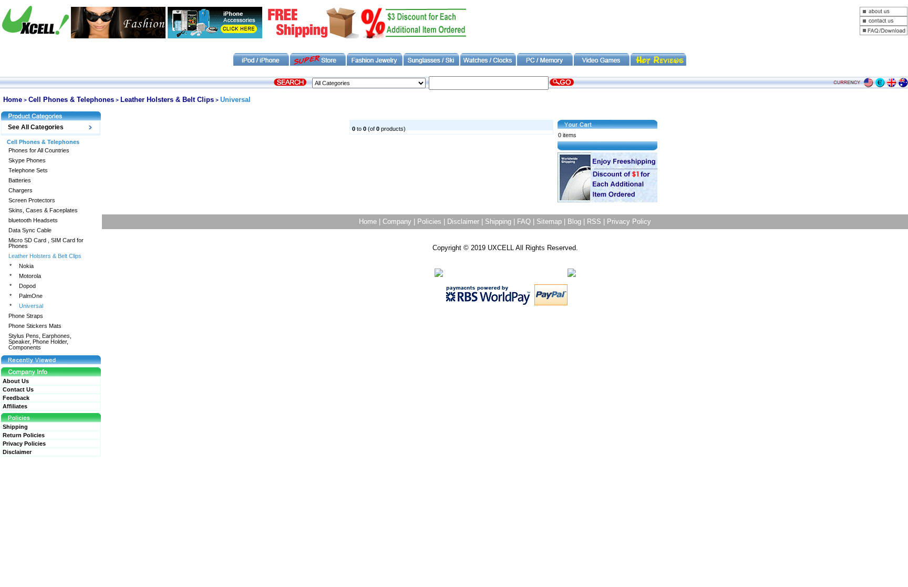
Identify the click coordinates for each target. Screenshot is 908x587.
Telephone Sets (28, 170)
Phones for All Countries (38, 150)
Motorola (30, 276)
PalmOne (31, 296)
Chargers (20, 190)
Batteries (19, 180)
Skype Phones (27, 160)
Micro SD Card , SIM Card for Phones (46, 243)
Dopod (27, 286)
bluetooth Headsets (33, 220)
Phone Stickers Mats (34, 326)
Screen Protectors (31, 200)
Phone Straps (25, 316)
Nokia (26, 266)
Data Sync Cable (29, 230)
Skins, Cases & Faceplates (43, 210)
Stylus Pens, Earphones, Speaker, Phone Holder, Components (39, 342)
